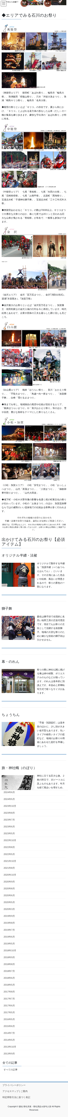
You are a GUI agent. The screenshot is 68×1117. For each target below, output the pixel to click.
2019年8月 (9, 923)
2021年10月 (10, 861)
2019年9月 (9, 916)
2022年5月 (9, 854)
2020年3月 (9, 909)
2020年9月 (9, 881)
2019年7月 (9, 930)
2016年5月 (9, 1019)
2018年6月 (9, 978)
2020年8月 (9, 888)
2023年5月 (9, 833)
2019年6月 (9, 936)
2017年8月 (9, 991)
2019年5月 (9, 943)
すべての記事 (10, 1069)
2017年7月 (9, 998)
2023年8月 (9, 813)
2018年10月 (10, 950)
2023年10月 (10, 806)
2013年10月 (10, 1046)
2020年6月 (9, 895)
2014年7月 (9, 1033)
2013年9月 (9, 1053)
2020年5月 (9, 902)
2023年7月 (9, 819)
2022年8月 (9, 847)
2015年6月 (9, 1026)
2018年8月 (9, 964)
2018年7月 (9, 971)
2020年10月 (10, 874)
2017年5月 (9, 1012)
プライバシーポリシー (14, 1085)
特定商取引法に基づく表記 (16, 1097)
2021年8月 (9, 868)
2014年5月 (9, 1040)
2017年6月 (9, 1005)
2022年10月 (10, 840)
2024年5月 (9, 799)
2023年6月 (9, 826)
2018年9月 (9, 957)
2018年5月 (9, 984)
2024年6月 (9, 792)
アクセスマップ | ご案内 (15, 1091)
